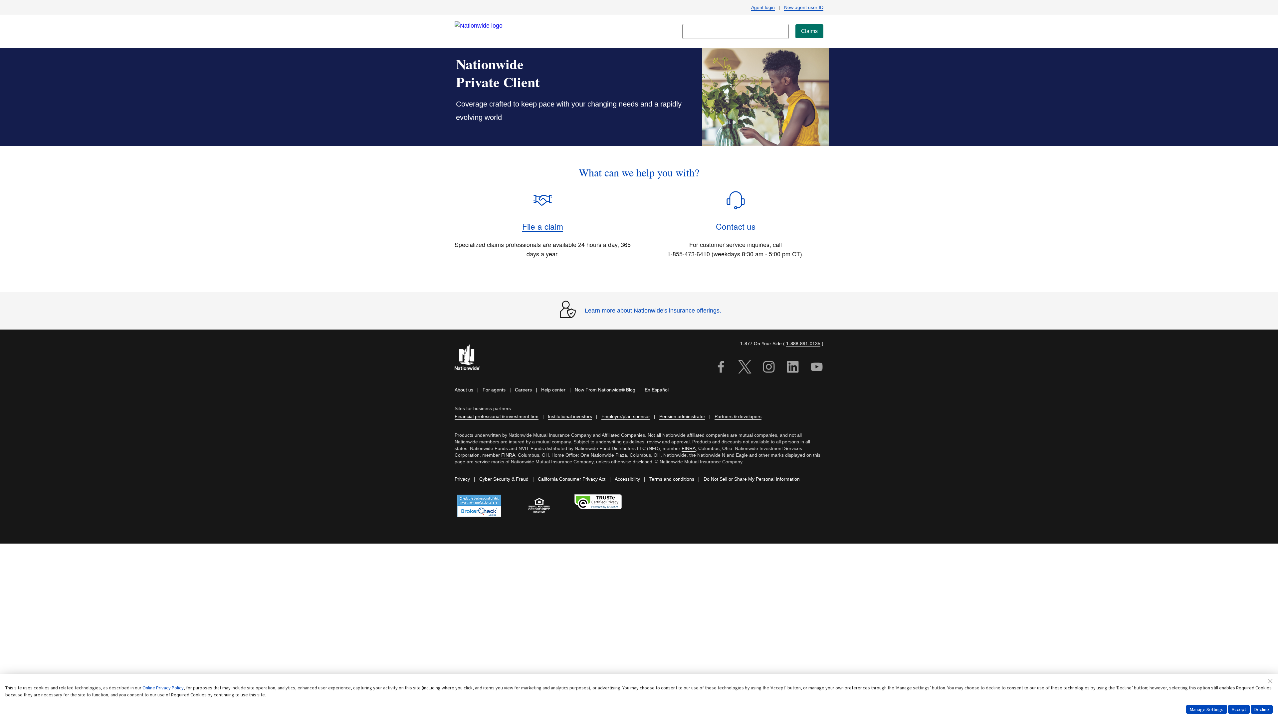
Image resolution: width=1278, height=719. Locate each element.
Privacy (462, 479)
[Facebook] (721, 368)
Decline (1261, 709)
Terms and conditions (671, 479)
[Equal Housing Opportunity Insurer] (539, 505)
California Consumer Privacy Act (571, 479)
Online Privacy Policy (163, 688)
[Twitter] (744, 368)
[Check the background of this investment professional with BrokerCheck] (479, 506)
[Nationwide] (471, 358)
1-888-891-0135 (803, 343)
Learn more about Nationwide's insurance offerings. (653, 310)
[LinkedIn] (792, 368)
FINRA (689, 448)
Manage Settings (1206, 709)
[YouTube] (816, 368)
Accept (1239, 709)
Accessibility (627, 479)
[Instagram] (768, 368)
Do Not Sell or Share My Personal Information (752, 479)
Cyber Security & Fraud (504, 479)
